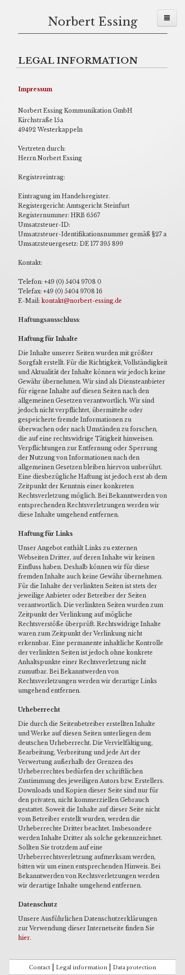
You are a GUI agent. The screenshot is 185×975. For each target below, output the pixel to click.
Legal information (81, 967)
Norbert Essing (93, 22)
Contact (39, 967)
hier (24, 937)
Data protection (134, 967)
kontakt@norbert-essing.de (81, 300)
